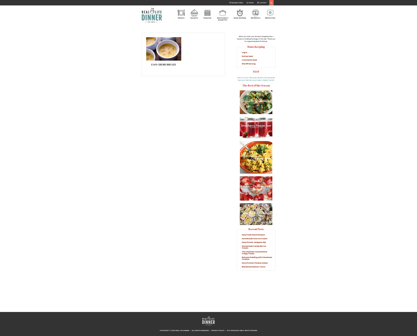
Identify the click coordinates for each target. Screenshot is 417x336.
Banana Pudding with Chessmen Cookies (257, 258)
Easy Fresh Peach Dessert (253, 235)
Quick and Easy (240, 18)
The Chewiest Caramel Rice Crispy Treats (254, 253)
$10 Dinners (255, 18)
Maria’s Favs (270, 18)
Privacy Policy (217, 330)
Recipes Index (237, 2)
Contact (263, 2)
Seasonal (207, 18)
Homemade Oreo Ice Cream (254, 238)
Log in (244, 52)
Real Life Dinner (152, 15)
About (251, 2)
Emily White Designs (248, 330)
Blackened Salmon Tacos (253, 267)
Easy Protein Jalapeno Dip (254, 242)
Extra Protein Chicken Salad (255, 263)
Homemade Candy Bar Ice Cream (254, 247)
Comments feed (249, 60)
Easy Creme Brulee (163, 64)
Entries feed (247, 56)
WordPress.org (249, 64)
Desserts (194, 18)
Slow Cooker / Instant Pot (222, 19)
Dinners (181, 18)
